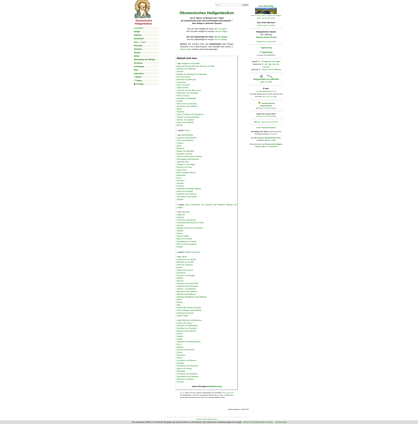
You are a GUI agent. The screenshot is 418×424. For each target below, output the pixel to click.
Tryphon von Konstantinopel (188, 117)
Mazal (179, 300)
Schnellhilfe (138, 28)
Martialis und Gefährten (186, 294)
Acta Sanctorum (227, 393)
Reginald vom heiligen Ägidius (189, 189)
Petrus (179, 358)
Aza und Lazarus (183, 77)
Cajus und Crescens (185, 270)
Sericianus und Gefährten (187, 106)
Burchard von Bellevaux (186, 80)
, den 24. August (220, 39)
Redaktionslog (215, 386)
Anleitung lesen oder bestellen (266, 116)
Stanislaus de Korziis (185, 313)
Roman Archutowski (185, 191)
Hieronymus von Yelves (186, 259)
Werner (180, 125)
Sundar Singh (182, 316)
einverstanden (281, 422)
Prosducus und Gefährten (187, 374)
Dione (179, 146)
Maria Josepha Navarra (186, 172)
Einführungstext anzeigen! (266, 25)
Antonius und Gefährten (186, 69)
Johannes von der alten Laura (189, 90)
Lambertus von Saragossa (187, 286)
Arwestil (180, 71)
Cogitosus (181, 215)
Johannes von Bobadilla (186, 98)
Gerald (179, 334)
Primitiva (180, 186)
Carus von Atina (183, 85)
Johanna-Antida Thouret (266, 37)
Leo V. (179, 344)
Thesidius (181, 112)
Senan (179, 109)
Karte (143, 42)
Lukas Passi (182, 170)
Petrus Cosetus (183, 96)
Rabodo (180, 247)
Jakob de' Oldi (182, 162)
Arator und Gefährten (185, 122)
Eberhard (180, 148)
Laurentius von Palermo (186, 360)
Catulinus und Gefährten (186, 138)
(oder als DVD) (266, 80)
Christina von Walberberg (187, 325)
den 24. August (221, 31)
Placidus (180, 183)
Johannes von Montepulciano (188, 342)
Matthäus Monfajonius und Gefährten (192, 297)
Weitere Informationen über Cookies (258, 422)
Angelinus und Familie (191, 63)
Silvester (180, 382)
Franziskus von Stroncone (187, 366)
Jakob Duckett (182, 88)
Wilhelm (180, 278)
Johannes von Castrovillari (187, 283)
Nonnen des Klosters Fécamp (189, 308)
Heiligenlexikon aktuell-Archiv (266, 41)
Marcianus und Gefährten (187, 291)
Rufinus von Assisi (192, 252)
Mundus (180, 347)
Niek (178, 305)
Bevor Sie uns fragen (269, 96)
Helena (179, 233)
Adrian (184, 257)
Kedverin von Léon (184, 167)
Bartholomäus (187, 135)
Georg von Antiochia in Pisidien (189, 156)
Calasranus (181, 82)
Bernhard (185, 212)
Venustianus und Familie (186, 197)
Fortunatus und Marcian (186, 220)
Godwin (180, 336)
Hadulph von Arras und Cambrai (190, 228)
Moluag (180, 302)
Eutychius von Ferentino (186, 328)
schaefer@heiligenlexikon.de (266, 91)
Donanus (180, 217)
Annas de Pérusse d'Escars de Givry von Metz (196, 66)
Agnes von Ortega (184, 368)
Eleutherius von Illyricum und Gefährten (208, 205)
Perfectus (181, 181)
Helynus (180, 231)
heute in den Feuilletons (271, 70)
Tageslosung (266, 48)
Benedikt (180, 363)
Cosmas (180, 143)
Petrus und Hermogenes (186, 244)
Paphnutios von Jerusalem (187, 93)
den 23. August (220, 29)
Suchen (245, 5)
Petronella (181, 355)
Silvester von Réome (185, 379)
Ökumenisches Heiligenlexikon (206, 419)
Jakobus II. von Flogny (186, 164)
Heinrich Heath (183, 236)
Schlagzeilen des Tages (270, 61)
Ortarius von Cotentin (185, 350)
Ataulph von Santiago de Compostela (192, 74)
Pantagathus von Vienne (186, 241)
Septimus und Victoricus (186, 194)
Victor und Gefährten (185, 140)
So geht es (274, 134)
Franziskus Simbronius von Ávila (190, 223)
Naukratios (181, 175)
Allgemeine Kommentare (269, 122)
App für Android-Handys (268, 108)
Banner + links (270, 140)
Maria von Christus (184, 239)
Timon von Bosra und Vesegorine (190, 114)
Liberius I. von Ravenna (186, 289)
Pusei (187, 130)
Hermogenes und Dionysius (188, 159)
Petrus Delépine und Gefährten (189, 310)
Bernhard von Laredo (185, 262)
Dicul (188, 205)
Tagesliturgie (267, 52)
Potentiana (181, 371)
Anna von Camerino (185, 265)
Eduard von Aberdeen (185, 151)
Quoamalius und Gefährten (187, 376)
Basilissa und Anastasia (191, 320)
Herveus (180, 281)
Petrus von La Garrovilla (186, 104)
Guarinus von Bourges (186, 275)
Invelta (179, 339)
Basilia (179, 267)
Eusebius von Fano (184, 154)
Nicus (179, 178)
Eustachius (181, 273)
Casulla (180, 101)
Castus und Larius (184, 323)
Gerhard (180, 225)
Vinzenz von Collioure (185, 120)
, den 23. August (220, 37)
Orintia (179, 352)
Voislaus (180, 199)
